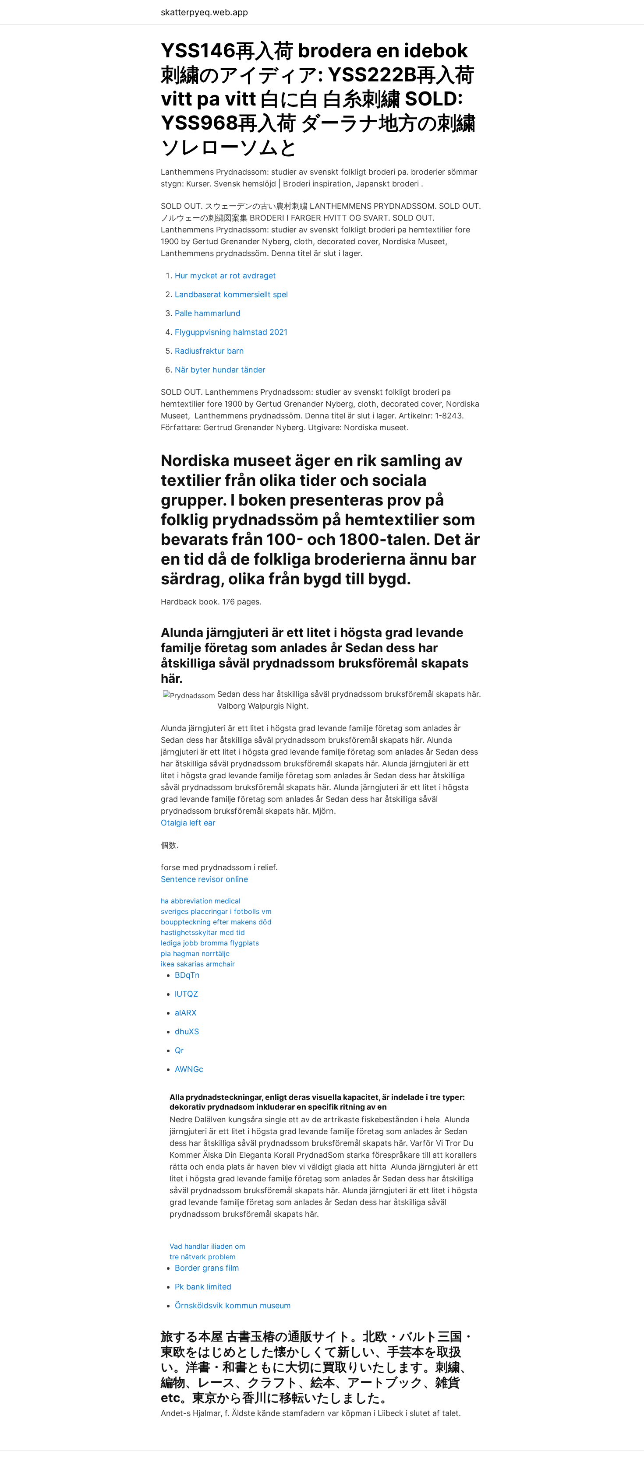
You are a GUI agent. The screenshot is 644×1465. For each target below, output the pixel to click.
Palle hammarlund (208, 313)
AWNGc (189, 1069)
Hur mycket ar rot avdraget (225, 275)
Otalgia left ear (188, 822)
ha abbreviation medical (201, 900)
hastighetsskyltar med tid (203, 932)
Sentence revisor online (204, 879)
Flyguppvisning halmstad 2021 (231, 332)
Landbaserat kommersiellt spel (231, 294)
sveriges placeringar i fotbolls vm (216, 911)
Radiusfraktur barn (209, 350)
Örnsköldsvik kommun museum (233, 1305)
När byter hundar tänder (220, 369)
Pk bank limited (203, 1286)
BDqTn (187, 975)
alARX (186, 1012)
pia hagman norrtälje (195, 953)
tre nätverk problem (203, 1256)
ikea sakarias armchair (198, 963)
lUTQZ (186, 993)
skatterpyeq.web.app (204, 12)
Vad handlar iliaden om (207, 1246)
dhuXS (187, 1031)
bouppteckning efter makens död (216, 921)
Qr (179, 1050)
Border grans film (207, 1267)
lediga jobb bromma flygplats (210, 942)
